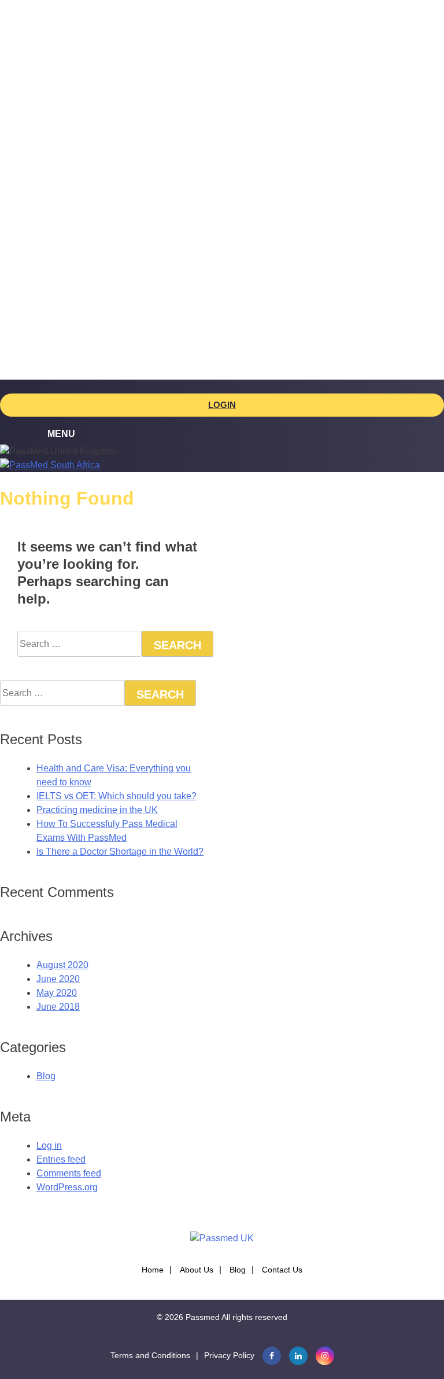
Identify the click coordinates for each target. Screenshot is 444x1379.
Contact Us (282, 1269)
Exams (50, 68)
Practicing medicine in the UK (97, 810)
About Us (196, 1269)
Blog (46, 1076)
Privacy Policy (229, 1355)
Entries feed (61, 1159)
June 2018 (58, 1007)
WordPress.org (67, 1187)
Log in (49, 1145)
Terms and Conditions (150, 1355)
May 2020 (56, 993)
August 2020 (62, 965)
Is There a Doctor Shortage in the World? (120, 851)
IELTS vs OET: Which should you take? (116, 796)
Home (153, 1269)
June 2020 (58, 979)
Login (222, 405)
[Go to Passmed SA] (50, 465)
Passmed (203, 1317)
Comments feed (68, 1173)
